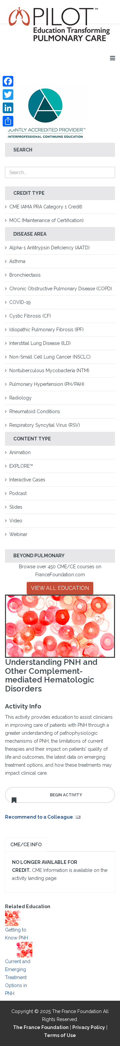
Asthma (17, 261)
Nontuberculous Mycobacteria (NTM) (49, 370)
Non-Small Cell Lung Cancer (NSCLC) (50, 357)
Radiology (20, 397)
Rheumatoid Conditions (34, 411)
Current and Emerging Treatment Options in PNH (17, 977)
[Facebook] (8, 81)
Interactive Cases (27, 479)
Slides (15, 507)
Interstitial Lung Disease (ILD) (40, 343)
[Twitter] (8, 94)
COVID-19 (20, 302)
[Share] (8, 121)
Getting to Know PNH (16, 933)
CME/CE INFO (26, 844)
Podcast (18, 493)
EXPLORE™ (21, 466)
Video (15, 520)
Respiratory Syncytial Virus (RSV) (44, 425)
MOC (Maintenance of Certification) (46, 220)
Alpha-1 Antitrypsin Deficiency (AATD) (49, 247)
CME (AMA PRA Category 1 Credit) (45, 206)
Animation (20, 452)
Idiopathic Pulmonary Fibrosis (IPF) (46, 329)
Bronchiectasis (25, 275)
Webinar (18, 534)
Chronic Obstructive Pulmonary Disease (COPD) (60, 288)
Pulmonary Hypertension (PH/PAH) (46, 384)
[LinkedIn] (8, 108)
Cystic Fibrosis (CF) (30, 316)
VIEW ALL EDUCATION (60, 588)
